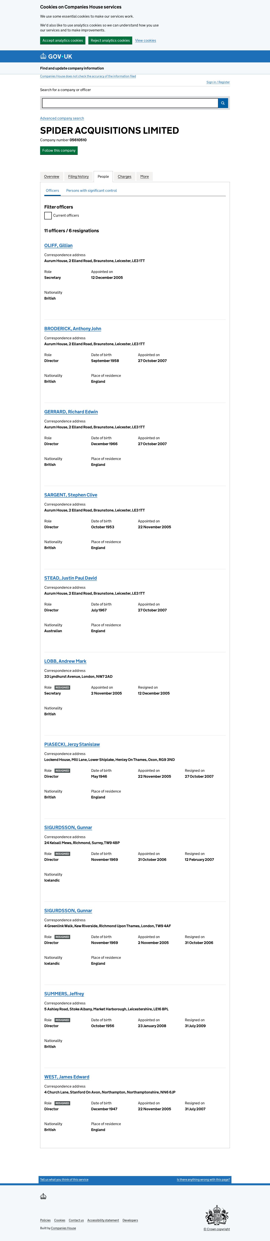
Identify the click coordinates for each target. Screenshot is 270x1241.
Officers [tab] (52, 190)
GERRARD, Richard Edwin (71, 412)
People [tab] (103, 176)
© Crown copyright (217, 1229)
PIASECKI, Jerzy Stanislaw (72, 744)
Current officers (66, 215)
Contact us (76, 1220)
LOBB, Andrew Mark (65, 661)
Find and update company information (72, 68)
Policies (45, 1220)
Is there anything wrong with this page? (203, 1179)
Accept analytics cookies (62, 40)
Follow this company (59, 150)
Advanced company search (62, 118)
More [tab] (144, 176)
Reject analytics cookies (110, 40)
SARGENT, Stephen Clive (70, 495)
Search (223, 103)
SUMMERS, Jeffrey (64, 994)
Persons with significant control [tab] (91, 190)
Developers (130, 1220)
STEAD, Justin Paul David (70, 578)
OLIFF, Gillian (58, 245)
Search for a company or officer (65, 89)
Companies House (63, 1228)
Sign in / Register (218, 82)
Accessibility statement (103, 1220)
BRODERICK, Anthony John (72, 328)
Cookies (59, 1220)
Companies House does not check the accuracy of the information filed (88, 76)
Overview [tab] (51, 176)
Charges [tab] (124, 176)
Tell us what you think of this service (64, 1179)
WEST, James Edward (66, 1077)
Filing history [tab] (78, 176)
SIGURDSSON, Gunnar (68, 827)
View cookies (145, 40)
